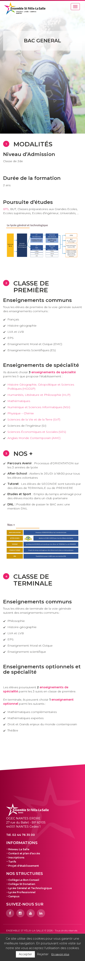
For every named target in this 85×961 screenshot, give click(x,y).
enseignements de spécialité (53, 372)
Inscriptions (16, 857)
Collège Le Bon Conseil (23, 879)
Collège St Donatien (21, 884)
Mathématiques (18, 401)
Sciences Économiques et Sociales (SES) (36, 432)
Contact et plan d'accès (24, 853)
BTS (6, 209)
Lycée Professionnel (21, 892)
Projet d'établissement (23, 865)
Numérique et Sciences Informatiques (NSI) (38, 407)
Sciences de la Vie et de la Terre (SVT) (33, 419)
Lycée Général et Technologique (30, 888)
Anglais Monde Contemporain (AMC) (33, 438)
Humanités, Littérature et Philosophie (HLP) (38, 395)
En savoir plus (60, 954)
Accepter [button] (25, 954)
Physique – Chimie (20, 413)
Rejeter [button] (42, 954)
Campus (13, 896)
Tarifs (12, 861)
